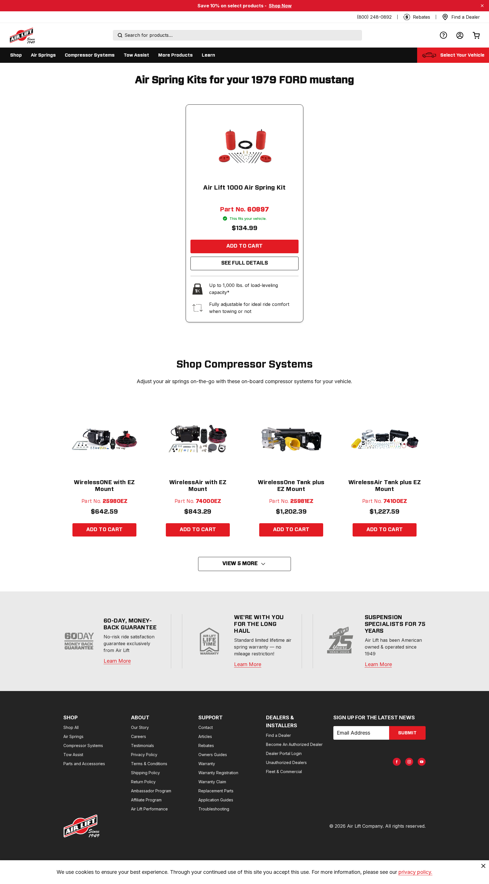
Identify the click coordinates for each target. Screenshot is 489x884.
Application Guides (215, 799)
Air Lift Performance (149, 808)
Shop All (71, 727)
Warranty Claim (212, 781)
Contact (205, 727)
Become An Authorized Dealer (294, 744)
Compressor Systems (83, 745)
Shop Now (280, 5)
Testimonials (142, 745)
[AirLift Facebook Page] (397, 762)
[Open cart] (476, 35)
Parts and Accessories (84, 763)
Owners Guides (212, 754)
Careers (138, 736)
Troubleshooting (213, 808)
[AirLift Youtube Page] (422, 762)
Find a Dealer (278, 735)
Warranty (206, 763)
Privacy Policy (144, 754)
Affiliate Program (146, 799)
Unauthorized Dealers (286, 762)
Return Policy (143, 781)
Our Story (140, 727)
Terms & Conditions (149, 763)
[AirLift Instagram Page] (409, 762)
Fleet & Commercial (284, 771)
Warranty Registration (218, 772)
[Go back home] (22, 35)
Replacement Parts (215, 790)
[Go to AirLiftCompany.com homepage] (81, 826)
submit (407, 733)
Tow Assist (73, 754)
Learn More (117, 661)
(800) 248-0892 (374, 17)
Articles (205, 736)
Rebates (206, 745)
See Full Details (244, 263)
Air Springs (73, 736)
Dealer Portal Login (284, 753)
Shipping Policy (145, 772)
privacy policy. (415, 872)
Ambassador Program (151, 790)
